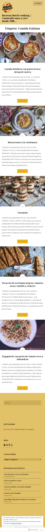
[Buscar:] (22, 403)
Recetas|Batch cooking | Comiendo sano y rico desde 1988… (16, 18)
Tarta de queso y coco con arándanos (16, 474)
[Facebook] (4, 445)
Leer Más (22, 101)
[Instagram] (9, 445)
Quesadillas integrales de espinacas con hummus (20, 499)
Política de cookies (16, 523)
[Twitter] (7, 445)
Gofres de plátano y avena (12, 480)
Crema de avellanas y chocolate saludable (17, 487)
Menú (39, 3)
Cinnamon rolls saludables (12, 493)
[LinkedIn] (12, 445)
